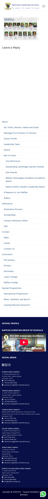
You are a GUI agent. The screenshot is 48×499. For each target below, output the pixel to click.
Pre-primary (9, 260)
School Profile (10, 138)
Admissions (7, 203)
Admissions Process (13, 209)
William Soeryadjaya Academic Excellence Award (25, 179)
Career (7, 243)
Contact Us (9, 248)
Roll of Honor (10, 155)
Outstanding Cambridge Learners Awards (25, 166)
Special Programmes (11, 288)
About (5, 122)
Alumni (7, 150)
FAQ (6, 226)
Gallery (7, 198)
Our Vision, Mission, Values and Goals (21, 127)
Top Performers (13, 161)
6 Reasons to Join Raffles (16, 192)
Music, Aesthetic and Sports (17, 299)
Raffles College (11, 282)
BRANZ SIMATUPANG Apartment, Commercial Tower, (18, 412)
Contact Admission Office (16, 220)
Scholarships (10, 215)
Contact (5, 232)
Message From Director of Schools (20, 133)
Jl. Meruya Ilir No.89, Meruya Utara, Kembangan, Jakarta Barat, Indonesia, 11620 (10, 452)
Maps (6, 237)
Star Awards (11, 172)
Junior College (10, 277)
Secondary (9, 271)
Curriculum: (7, 254)
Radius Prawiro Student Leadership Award (25, 187)
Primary (7, 265)
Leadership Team (12, 144)
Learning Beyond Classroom (17, 305)
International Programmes (16, 293)
